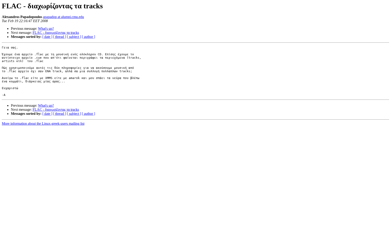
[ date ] (47, 37)
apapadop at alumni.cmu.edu (63, 17)
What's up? (46, 28)
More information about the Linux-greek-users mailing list (43, 123)
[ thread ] (59, 37)
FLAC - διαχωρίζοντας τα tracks (56, 33)
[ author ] (88, 37)
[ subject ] (74, 37)
